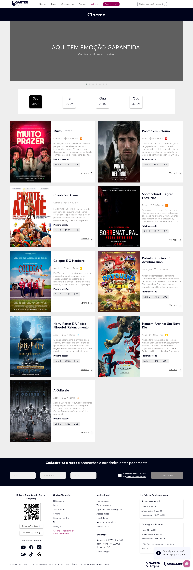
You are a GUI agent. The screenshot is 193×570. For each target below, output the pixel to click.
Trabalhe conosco (104, 505)
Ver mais (85, 173)
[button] (86, 84)
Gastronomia (67, 4)
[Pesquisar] (164, 4)
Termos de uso (103, 526)
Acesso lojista (102, 513)
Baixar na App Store (30, 533)
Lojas (53, 4)
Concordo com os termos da (134, 475)
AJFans (94, 4)
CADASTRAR (167, 475)
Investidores (102, 518)
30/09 (136, 100)
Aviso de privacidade (136, 476)
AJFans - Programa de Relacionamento (63, 532)
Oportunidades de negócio (109, 509)
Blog (55, 522)
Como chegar (103, 551)
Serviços (57, 526)
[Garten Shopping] (20, 4)
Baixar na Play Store (30, 526)
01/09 (69, 100)
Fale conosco (102, 501)
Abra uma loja (111, 4)
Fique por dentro (61, 518)
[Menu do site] (178, 4)
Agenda (82, 4)
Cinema (42, 4)
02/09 (102, 100)
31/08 (35, 100)
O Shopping (58, 501)
